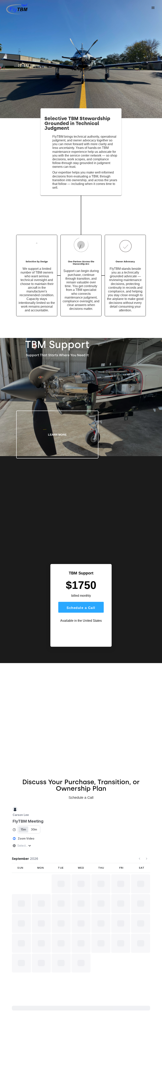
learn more (57, 434)
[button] (153, 8)
